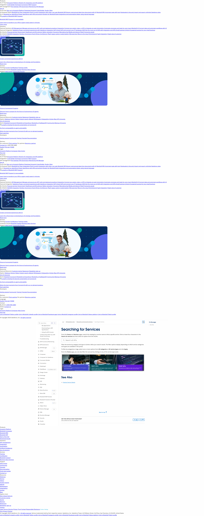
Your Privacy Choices (6, 511)
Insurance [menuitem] (56, 32)
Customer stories (5, 498)
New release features (6, 496)
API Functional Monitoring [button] (47, 341)
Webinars (3, 477)
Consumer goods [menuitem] (89, 32)
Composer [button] (43, 354)
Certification (3, 456)
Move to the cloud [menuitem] (83, 34)
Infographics (3, 488)
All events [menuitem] (63, 123)
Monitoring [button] (43, 384)
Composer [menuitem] (14, 151)
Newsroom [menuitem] (25, 117)
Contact (23, 509)
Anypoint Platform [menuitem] (5, 151)
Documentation (32, 138)
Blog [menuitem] (55, 119)
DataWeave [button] (43, 369)
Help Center (3, 463)
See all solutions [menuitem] (5, 36)
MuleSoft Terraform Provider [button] (47, 399)
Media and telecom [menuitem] (74, 32)
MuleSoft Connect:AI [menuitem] (10, 123)
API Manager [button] (43, 347)
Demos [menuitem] (13, 119)
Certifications (14, 68)
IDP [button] (41, 381)
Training (19, 138)
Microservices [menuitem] (73, 34)
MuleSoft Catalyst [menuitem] (16, 69)
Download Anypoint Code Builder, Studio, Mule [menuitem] (38, 10)
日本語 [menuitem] (12, 147)
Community (12, 138)
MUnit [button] (41, 402)
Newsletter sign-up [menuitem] (34, 117)
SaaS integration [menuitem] (102, 34)
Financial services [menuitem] (12, 32)
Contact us (3, 473)
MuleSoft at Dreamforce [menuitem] (24, 123)
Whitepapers (4, 486)
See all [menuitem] (2, 8)
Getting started (4, 138)
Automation (3, 446)
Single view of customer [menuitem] (114, 34)
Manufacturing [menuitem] (63, 32)
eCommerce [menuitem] (28, 34)
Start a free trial (4, 437)
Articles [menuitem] (51, 119)
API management (5, 442)
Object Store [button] (43, 406)
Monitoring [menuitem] (32, 6)
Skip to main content (153, 323)
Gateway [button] (42, 378)
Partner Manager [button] (44, 409)
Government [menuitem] (21, 32)
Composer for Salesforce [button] (46, 357)
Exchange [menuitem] (18, 5)
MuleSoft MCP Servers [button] (46, 396)
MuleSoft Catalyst (5, 458)
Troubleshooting (44, 339)
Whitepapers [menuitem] (37, 119)
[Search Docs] (143, 322)
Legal (1, 509)
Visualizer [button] (42, 424)
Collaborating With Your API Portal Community (47, 335)
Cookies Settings (44, 509)
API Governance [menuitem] (24, 6)
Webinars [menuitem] (7, 119)
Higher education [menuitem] (47, 32)
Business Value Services (7, 460)
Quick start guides (5, 471)
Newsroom (3, 503)
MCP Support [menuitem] (32, 5)
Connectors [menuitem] (24, 5)
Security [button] (42, 418)
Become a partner (30, 143)
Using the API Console (48, 332)
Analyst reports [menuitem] (24, 119)
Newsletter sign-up (5, 505)
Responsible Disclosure (33, 509)
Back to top (102, 412)
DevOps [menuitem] (21, 34)
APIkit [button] (41, 351)
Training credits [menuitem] (22, 68)
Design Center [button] (43, 372)
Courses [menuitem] (7, 68)
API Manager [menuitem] (40, 6)
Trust (19, 509)
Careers (2, 507)
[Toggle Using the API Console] (40, 332)
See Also (152, 324)
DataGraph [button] (43, 366)
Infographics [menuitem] (45, 119)
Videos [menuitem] (17, 119)
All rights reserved (25, 317)
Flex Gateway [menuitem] (15, 6)
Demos (2, 479)
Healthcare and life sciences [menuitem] (34, 32)
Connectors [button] (43, 363)
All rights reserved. (25, 513)
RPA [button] (41, 412)
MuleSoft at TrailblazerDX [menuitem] (39, 123)
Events (2, 500)
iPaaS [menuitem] (49, 34)
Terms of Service (8, 509)
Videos (2, 481)
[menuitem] (102, 12)
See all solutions (5, 450)
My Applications (46, 325)
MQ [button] (41, 387)
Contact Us (3, 145)
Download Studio (5, 439)
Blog (1, 492)
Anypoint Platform (5, 429)
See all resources (5, 121)
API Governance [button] (44, 344)
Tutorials (24, 138)
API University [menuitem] (61, 119)
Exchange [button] (42, 375)
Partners (2, 502)
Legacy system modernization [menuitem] (60, 34)
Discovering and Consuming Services (85, 321)
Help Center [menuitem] (8, 71)
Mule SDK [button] (42, 393)
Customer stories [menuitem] (17, 117)
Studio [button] (42, 421)
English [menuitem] (5, 147)
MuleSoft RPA (4, 433)
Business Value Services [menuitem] (29, 69)
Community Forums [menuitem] (19, 71)
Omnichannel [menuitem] (93, 34)
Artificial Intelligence (6, 448)
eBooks (2, 484)
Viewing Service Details (69, 382)
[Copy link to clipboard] (60, 376)
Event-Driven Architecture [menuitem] (39, 34)
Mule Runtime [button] (44, 390)
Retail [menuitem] (82, 32)
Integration (3, 444)
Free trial (2, 153)
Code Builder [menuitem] (11, 5)
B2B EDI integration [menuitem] (13, 34)
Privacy (15, 509)
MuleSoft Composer (6, 431)
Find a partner (13, 143)
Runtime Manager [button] (45, 415)
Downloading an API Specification (47, 328)
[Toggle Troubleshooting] (39, 339)
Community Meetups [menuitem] (53, 123)
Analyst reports (4, 482)
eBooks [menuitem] (31, 119)
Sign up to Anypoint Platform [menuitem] (15, 10)
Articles (2, 490)
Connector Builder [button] (45, 360)
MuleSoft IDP (4, 435)
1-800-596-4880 (11, 305)
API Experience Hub (70, 321)
